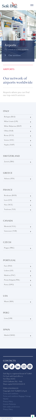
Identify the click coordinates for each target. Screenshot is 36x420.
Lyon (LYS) (8, 200)
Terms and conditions (10, 393)
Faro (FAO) (8, 266)
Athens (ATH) (9, 178)
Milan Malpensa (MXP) (13, 126)
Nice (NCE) (8, 205)
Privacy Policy (8, 401)
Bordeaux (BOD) (10, 195)
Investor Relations (9, 404)
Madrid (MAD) (9, 335)
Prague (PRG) (9, 248)
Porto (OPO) (9, 285)
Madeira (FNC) (9, 275)
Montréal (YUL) (10, 226)
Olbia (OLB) (8, 131)
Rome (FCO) (9, 135)
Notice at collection (6, 418)
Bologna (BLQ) (9, 117)
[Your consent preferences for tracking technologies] (32, 416)
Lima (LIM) (8, 318)
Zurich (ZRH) (9, 162)
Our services (14, 55)
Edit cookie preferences (11, 407)
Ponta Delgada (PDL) (12, 280)
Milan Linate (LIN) (11, 121)
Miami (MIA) (9, 301)
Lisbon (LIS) (8, 270)
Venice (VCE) (9, 140)
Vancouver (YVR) (10, 231)
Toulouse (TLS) (10, 209)
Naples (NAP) (9, 145)
